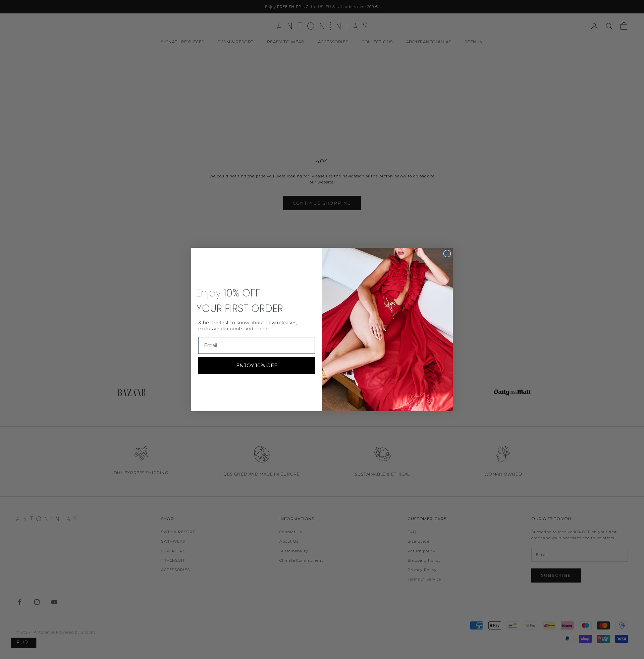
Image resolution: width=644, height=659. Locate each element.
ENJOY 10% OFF (256, 365)
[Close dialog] (447, 254)
